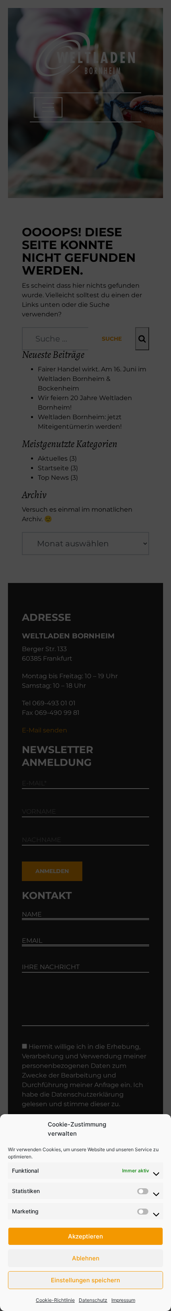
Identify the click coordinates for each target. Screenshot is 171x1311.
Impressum (123, 1300)
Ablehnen (85, 1258)
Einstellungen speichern (85, 1280)
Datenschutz (93, 1300)
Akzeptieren (85, 1236)
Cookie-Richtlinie (55, 1300)
